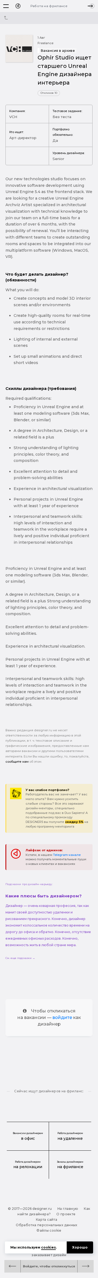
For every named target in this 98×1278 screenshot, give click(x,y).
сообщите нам (17, 761)
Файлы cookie (48, 1230)
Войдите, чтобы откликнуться (49, 1266)
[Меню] (6, 6)
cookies (48, 1247)
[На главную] (18, 6)
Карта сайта (46, 1219)
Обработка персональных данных (46, 1225)
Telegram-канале (67, 855)
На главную (67, 1209)
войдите (62, 1017)
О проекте (65, 1214)
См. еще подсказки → (20, 958)
